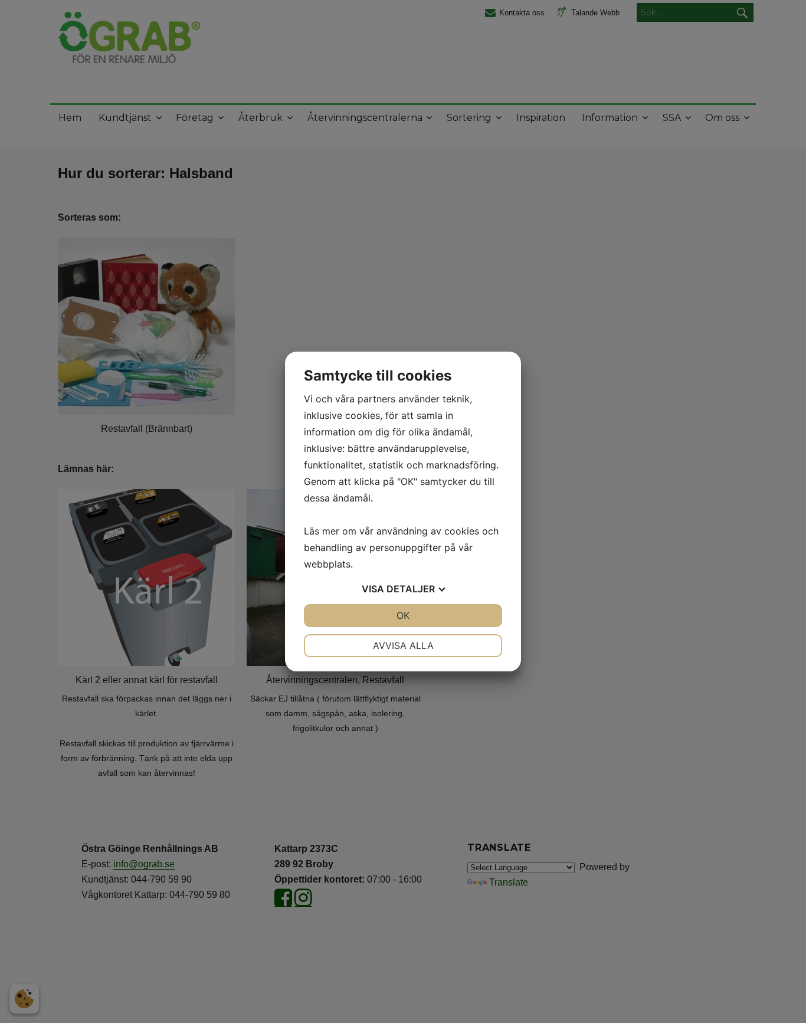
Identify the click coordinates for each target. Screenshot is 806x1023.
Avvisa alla (403, 645)
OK (403, 615)
